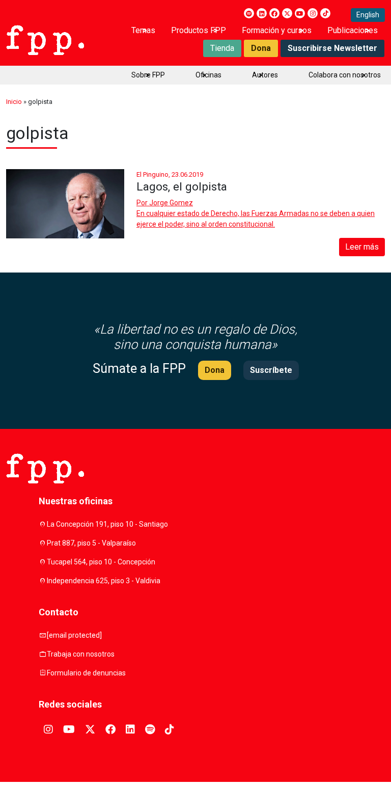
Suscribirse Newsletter (332, 48)
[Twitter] (287, 13)
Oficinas (208, 75)
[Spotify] (249, 13)
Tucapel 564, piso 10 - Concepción (101, 562)
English (367, 15)
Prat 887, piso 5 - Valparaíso (91, 543)
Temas (143, 30)
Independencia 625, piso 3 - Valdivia (103, 581)
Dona (261, 48)
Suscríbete (271, 370)
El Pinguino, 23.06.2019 (169, 174)
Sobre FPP (148, 75)
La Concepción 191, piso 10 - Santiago (107, 524)
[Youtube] (300, 13)
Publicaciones (352, 30)
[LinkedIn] (262, 13)
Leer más (362, 247)
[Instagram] (313, 13)
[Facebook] (274, 13)
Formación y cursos (277, 30)
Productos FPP (198, 30)
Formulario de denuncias (86, 673)
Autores (265, 75)
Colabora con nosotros (345, 75)
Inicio (14, 101)
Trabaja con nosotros (81, 654)
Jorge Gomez (171, 203)
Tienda (222, 48)
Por (164, 203)
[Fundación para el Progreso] (45, 39)
